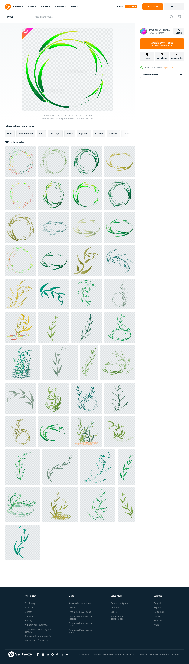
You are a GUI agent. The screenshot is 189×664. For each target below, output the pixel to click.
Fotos (31, 6)
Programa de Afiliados (80, 611)
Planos (120, 6)
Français (158, 620)
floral (70, 133)
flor (41, 133)
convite (113, 133)
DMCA (72, 607)
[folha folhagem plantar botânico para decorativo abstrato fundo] (86, 260)
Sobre (114, 611)
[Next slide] (130, 133)
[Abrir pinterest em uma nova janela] (52, 654)
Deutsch (158, 616)
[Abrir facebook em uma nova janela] (38, 654)
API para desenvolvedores (38, 624)
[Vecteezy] (8, 7)
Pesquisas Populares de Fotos (80, 624)
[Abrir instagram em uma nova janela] (43, 654)
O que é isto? (168, 67)
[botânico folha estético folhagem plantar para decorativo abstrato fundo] (119, 294)
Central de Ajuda (119, 603)
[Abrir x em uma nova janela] (62, 654)
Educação (29, 620)
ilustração (55, 133)
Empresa (29, 616)
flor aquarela (26, 133)
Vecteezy (29, 607)
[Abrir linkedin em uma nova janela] (48, 654)
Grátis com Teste (162, 44)
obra (9, 133)
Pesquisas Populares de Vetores (80, 617)
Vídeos (44, 6)
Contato (115, 607)
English (158, 603)
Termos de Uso (128, 654)
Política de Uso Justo (169, 654)
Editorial (59, 6)
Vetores (17, 6)
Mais (73, 6)
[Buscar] (171, 17)
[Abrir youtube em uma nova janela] (67, 654)
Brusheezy (30, 603)
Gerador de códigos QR (36, 640)
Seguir (179, 33)
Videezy (28, 611)
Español (158, 607)
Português (159, 611)
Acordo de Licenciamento (81, 603)
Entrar (174, 6)
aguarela (83, 133)
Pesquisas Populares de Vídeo (80, 631)
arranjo (99, 133)
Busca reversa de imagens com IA (38, 630)
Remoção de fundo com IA (38, 636)
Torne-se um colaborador (117, 617)
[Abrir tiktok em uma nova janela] (57, 654)
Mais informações (150, 74)
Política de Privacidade (148, 654)
